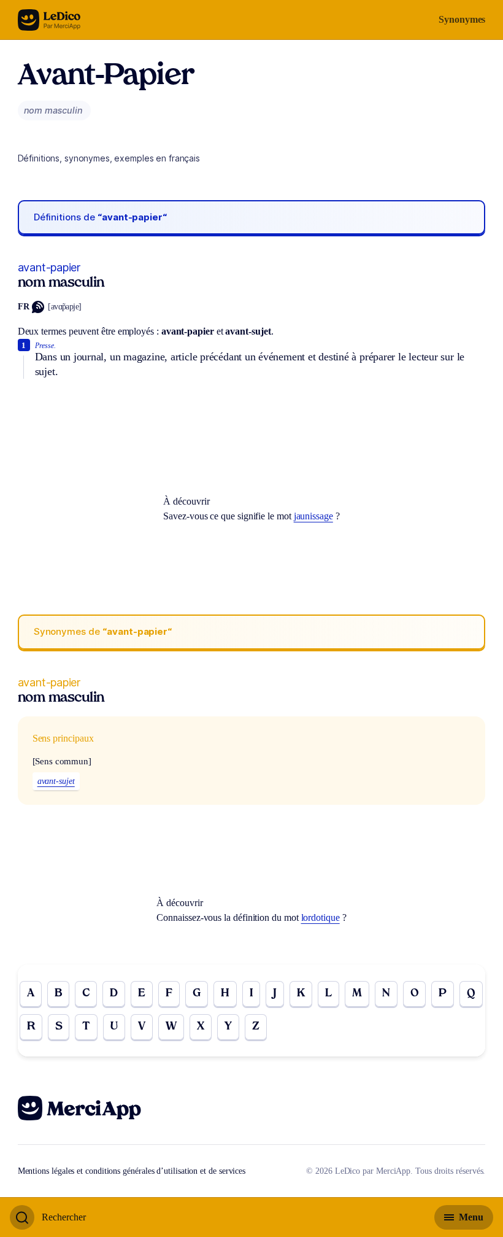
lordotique (320, 917)
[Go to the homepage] (49, 20)
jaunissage (313, 516)
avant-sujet (56, 781)
